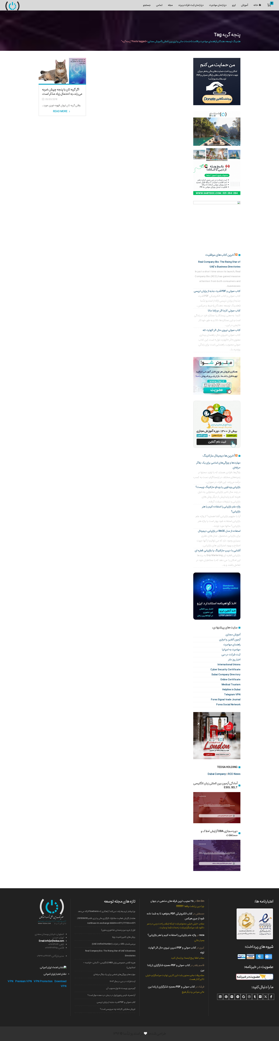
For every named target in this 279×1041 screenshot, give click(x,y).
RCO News (234, 774)
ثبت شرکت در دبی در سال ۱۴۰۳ (122, 981)
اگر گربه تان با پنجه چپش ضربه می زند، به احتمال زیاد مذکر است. (62, 91)
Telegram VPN (232, 695)
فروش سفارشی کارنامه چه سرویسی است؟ (117, 1009)
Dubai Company (217, 774)
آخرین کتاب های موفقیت (220, 255)
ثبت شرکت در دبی (231, 655)
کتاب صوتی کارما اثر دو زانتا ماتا (224, 311)
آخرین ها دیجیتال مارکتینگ (219, 455)
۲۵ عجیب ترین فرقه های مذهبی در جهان (172, 901)
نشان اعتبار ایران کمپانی (55, 974)
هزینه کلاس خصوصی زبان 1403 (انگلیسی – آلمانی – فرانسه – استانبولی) (109, 965)
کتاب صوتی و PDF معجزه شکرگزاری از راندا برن (171, 987)
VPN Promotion (43, 981)
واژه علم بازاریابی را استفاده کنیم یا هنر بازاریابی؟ (172, 935)
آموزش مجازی (233, 635)
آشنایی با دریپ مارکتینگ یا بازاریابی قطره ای (218, 550)
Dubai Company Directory (226, 675)
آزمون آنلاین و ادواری (230, 640)
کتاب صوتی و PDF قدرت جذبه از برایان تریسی (217, 291)
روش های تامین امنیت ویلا (123, 937)
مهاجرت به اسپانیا (231, 650)
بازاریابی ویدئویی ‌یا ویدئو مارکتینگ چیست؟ (218, 487)
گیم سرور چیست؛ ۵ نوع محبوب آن (120, 988)
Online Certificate (230, 680)
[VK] (232, 997)
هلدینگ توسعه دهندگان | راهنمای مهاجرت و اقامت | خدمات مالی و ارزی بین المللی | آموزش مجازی (194, 41)
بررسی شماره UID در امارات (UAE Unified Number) (113, 943)
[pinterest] (226, 997)
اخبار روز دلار (234, 660)
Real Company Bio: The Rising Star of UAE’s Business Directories (110, 953)
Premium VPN (23, 981)
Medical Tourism (231, 685)
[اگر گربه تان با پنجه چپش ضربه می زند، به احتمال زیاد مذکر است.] (62, 71)
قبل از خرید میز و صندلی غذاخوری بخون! (118, 930)
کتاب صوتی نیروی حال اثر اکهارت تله (221, 330)
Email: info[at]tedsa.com (51, 941)
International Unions (228, 665)
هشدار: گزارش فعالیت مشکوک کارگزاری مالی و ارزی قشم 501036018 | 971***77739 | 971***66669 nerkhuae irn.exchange (106, 921)
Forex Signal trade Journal (225, 700)
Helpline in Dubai (231, 690)
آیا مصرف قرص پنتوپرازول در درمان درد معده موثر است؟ (111, 995)
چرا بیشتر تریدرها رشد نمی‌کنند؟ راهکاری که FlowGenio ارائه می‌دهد (106, 911)
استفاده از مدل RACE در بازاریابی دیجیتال (219, 531)
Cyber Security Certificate (225, 670)
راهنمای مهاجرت (232, 645)
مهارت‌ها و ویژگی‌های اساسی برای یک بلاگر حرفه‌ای (114, 974)
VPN (10, 981)
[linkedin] (220, 997)
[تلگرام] (238, 997)
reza (201, 935)
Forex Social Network (228, 705)
